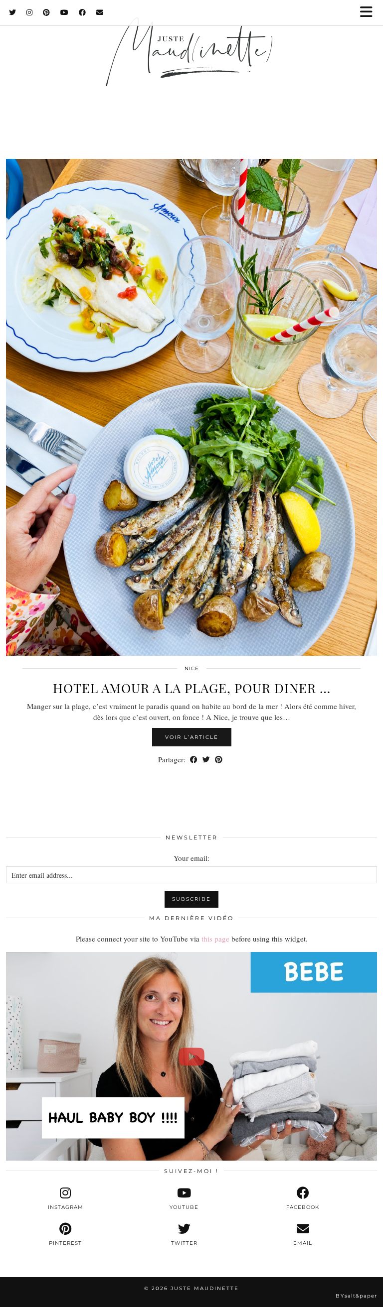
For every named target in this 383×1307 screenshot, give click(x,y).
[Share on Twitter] (206, 759)
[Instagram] (29, 12)
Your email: (191, 858)
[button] (370, 12)
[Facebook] (82, 12)
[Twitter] (12, 12)
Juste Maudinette (205, 1288)
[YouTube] (64, 12)
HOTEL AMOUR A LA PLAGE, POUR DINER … (192, 688)
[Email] (100, 12)
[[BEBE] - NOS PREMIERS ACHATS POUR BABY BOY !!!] (191, 1056)
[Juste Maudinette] (191, 66)
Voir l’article (191, 737)
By (356, 1296)
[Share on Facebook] (194, 759)
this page (215, 939)
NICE (192, 668)
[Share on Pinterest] (218, 759)
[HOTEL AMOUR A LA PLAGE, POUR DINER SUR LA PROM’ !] (191, 407)
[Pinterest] (46, 12)
